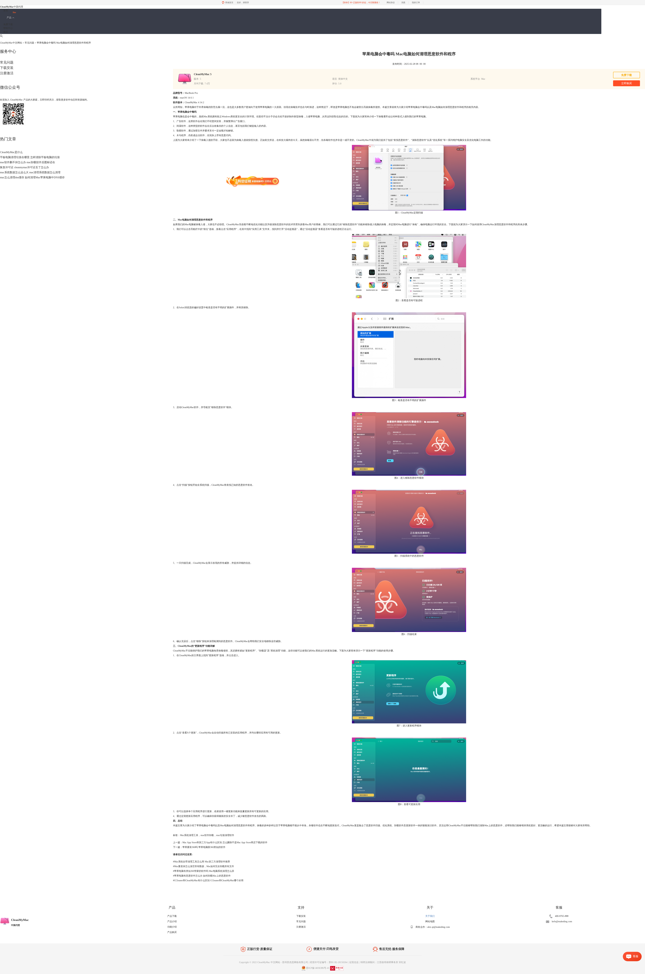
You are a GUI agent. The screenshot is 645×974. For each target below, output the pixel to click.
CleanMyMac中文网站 (11, 43)
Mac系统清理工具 (189, 835)
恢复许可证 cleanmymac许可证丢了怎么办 (24, 167)
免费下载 (8, 24)
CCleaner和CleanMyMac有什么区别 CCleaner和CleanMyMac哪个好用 (208, 880)
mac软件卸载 (207, 835)
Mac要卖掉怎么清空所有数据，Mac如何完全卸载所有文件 (203, 866)
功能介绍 (172, 927)
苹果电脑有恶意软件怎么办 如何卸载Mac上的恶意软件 (202, 875)
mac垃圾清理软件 (225, 835)
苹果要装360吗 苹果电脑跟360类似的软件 (203, 847)
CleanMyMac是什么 (11, 152)
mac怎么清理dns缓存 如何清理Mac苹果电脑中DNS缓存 (32, 177)
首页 (5, 10)
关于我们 (430, 916)
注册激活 (6, 73)
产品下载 (172, 916)
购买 (5, 32)
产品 (9, 17)
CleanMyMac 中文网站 (268, 962)
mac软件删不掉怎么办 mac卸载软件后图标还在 (27, 162)
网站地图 (430, 921)
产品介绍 (172, 921)
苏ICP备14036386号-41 (317, 968)
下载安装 (6, 68)
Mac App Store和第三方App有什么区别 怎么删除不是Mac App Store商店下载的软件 (224, 842)
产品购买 (172, 932)
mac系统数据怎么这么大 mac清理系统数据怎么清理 (30, 172)
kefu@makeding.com (562, 921)
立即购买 (626, 83)
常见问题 (29, 43)
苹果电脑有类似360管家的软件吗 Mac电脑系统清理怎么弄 (203, 871)
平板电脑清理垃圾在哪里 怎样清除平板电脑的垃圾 (30, 157)
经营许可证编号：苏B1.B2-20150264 (328, 962)
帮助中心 (8, 28)
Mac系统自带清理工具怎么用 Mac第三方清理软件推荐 (201, 861)
